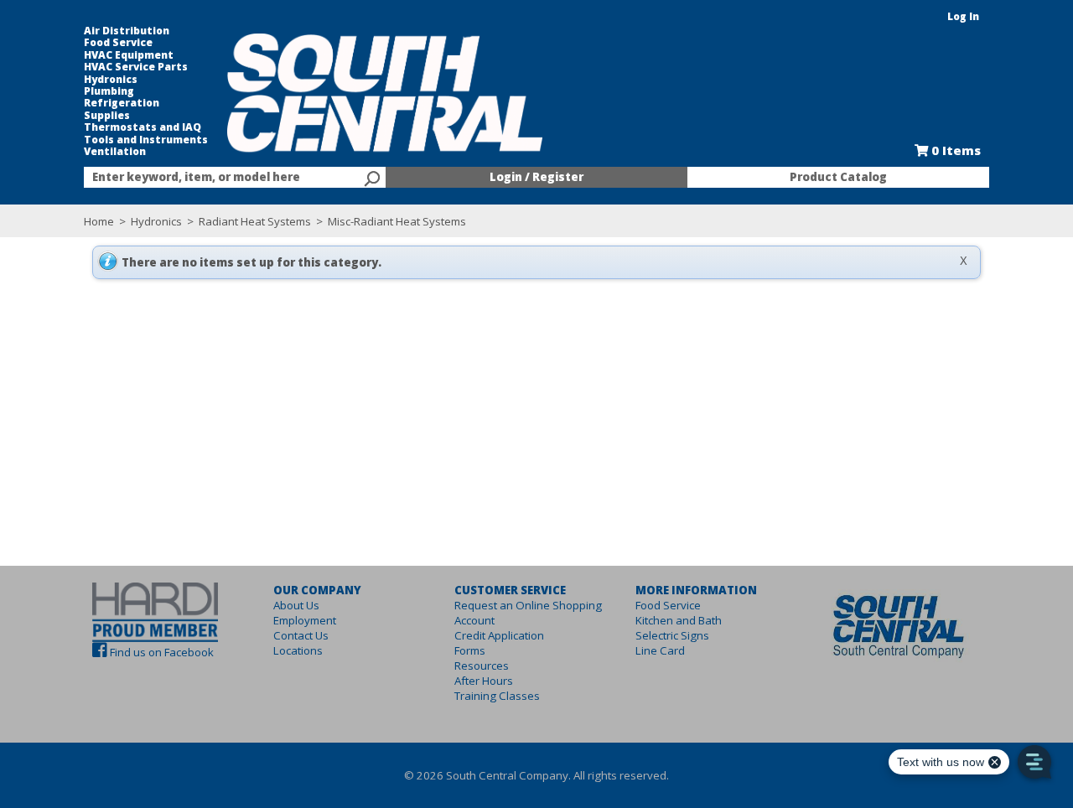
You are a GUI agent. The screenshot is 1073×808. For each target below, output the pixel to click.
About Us (296, 605)
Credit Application (499, 635)
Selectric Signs (672, 635)
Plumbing (109, 91)
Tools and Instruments (146, 140)
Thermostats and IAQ (142, 127)
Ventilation (115, 152)
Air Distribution (126, 31)
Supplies (107, 116)
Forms (469, 650)
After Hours (483, 680)
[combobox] (235, 177)
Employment (304, 620)
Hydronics (110, 79)
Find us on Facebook (162, 652)
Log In (963, 16)
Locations (298, 650)
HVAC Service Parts (136, 67)
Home (99, 221)
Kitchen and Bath (678, 620)
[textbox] (226, 177)
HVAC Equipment (129, 55)
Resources (481, 665)
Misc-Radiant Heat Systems (395, 221)
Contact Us (301, 635)
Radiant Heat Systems (255, 221)
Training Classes (497, 695)
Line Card (660, 650)
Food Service (118, 43)
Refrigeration (121, 103)
